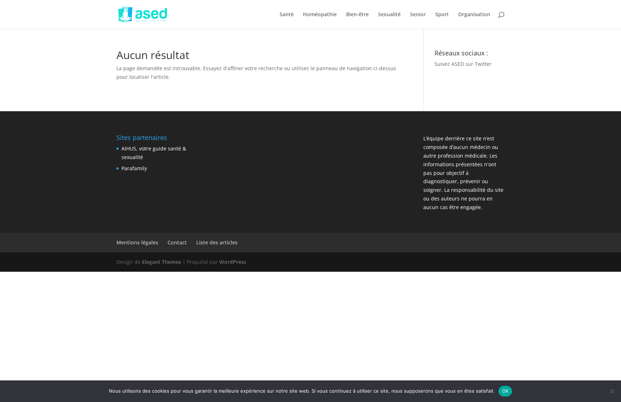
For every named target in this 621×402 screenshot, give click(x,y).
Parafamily (134, 168)
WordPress (232, 261)
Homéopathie (320, 15)
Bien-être (357, 15)
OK (505, 391)
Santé (287, 15)
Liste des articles (217, 242)
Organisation (474, 15)
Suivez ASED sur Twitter (463, 63)
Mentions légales (137, 242)
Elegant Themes (161, 261)
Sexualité (389, 15)
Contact (177, 242)
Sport (442, 15)
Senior (418, 15)
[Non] (612, 391)
